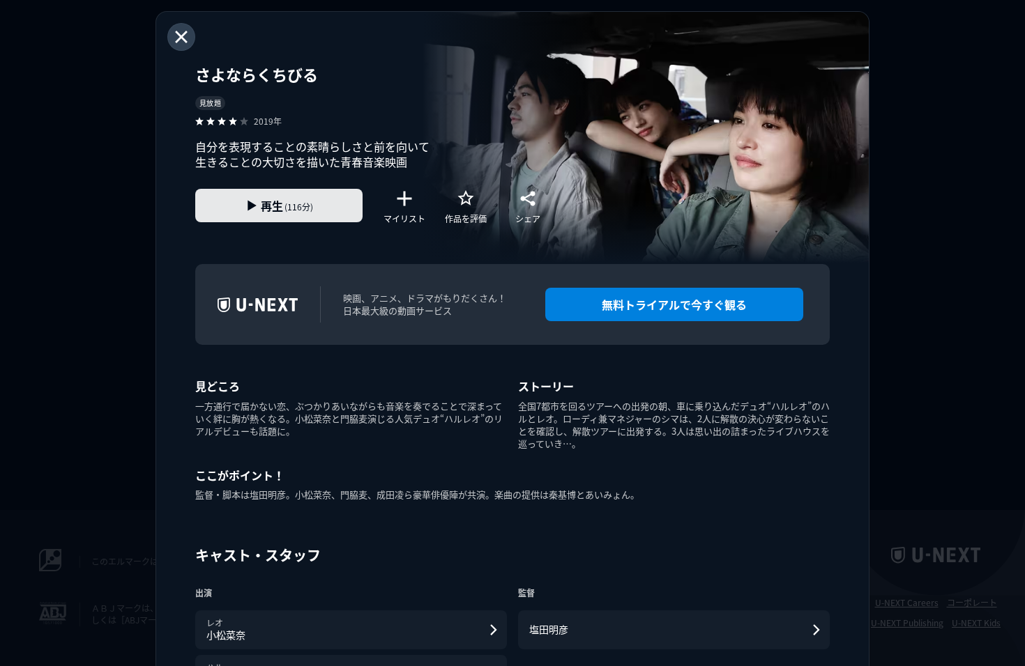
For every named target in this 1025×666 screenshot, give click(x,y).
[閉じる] (181, 37)
